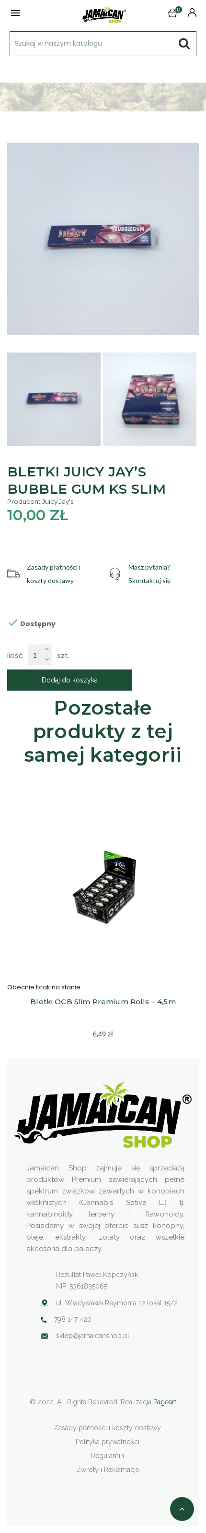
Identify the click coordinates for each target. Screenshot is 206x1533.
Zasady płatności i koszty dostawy (107, 1428)
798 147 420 (73, 1319)
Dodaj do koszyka (70, 680)
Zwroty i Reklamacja (107, 1469)
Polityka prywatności (107, 1442)
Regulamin (107, 1456)
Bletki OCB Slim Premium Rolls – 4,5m (102, 1001)
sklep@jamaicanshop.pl (92, 1335)
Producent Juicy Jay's (40, 501)
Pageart (164, 1402)
